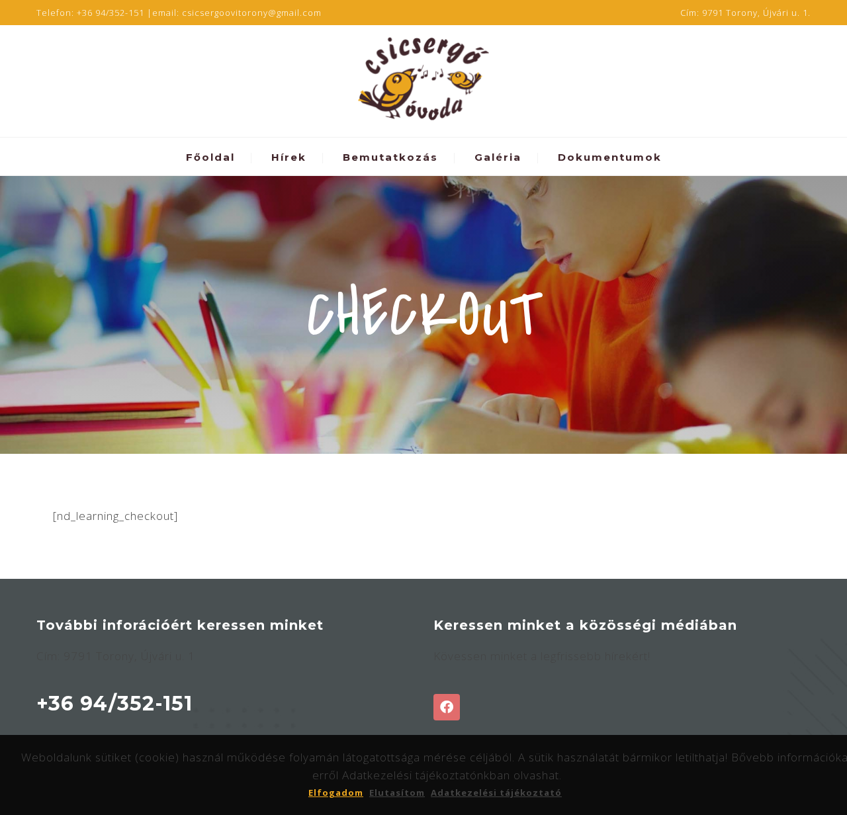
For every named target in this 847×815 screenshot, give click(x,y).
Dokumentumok (610, 157)
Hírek (288, 157)
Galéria (497, 157)
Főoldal (210, 157)
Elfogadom (335, 792)
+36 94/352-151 (110, 13)
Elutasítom (397, 792)
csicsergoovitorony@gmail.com (252, 13)
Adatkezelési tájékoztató (496, 792)
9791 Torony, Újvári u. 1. (756, 13)
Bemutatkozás (390, 157)
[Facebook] (446, 707)
